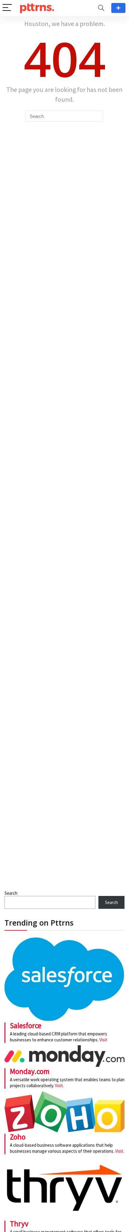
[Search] (101, 8)
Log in (118, 8)
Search (10, 893)
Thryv (19, 1223)
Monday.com (30, 1071)
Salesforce (25, 1025)
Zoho (18, 1137)
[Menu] (7, 8)
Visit (103, 1040)
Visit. (59, 1085)
